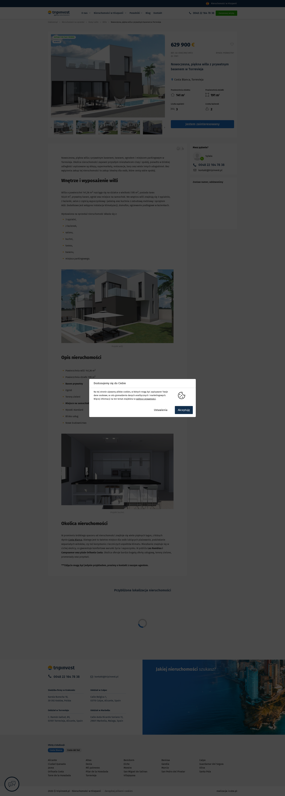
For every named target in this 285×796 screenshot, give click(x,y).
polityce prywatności (146, 399)
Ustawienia (160, 410)
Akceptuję (184, 410)
